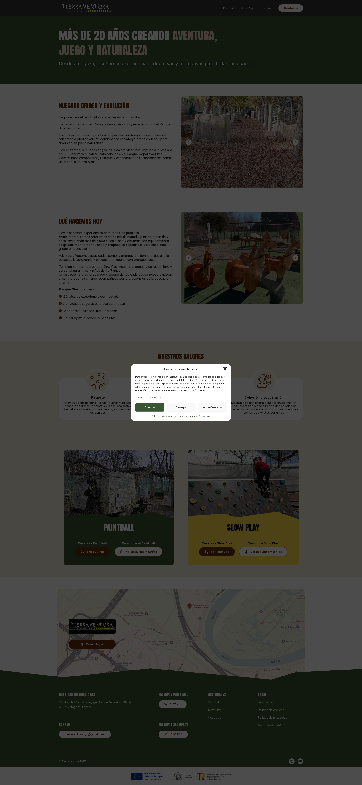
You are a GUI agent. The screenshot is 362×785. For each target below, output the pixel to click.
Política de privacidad (185, 416)
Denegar (181, 407)
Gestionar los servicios (149, 397)
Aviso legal (205, 416)
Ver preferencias (212, 407)
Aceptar (150, 407)
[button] (225, 369)
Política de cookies (161, 416)
